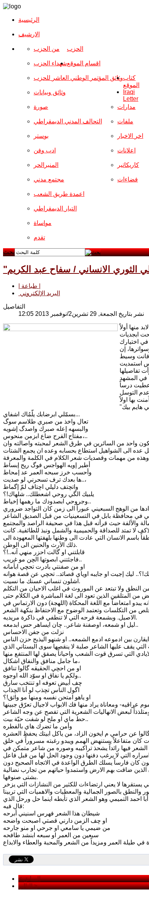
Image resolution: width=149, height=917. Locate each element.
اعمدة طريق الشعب (59, 194)
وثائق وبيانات (50, 92)
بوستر (41, 136)
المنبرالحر (46, 165)
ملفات (125, 121)
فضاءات (127, 179)
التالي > (27, 886)
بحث (9, 252)
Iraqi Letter (130, 95)
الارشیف (29, 34)
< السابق (29, 878)
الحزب (75, 48)
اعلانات (126, 150)
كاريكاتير (128, 165)
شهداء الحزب (50, 63)
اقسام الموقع (83, 63)
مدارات (126, 107)
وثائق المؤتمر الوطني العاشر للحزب (78, 77)
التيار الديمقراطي (55, 208)
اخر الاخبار (130, 136)
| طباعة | (29, 286)
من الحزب (47, 48)
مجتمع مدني (49, 179)
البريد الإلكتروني (39, 293)
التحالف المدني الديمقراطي (68, 121)
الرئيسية (28, 19)
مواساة (43, 223)
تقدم (39, 237)
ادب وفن (45, 150)
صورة (41, 107)
